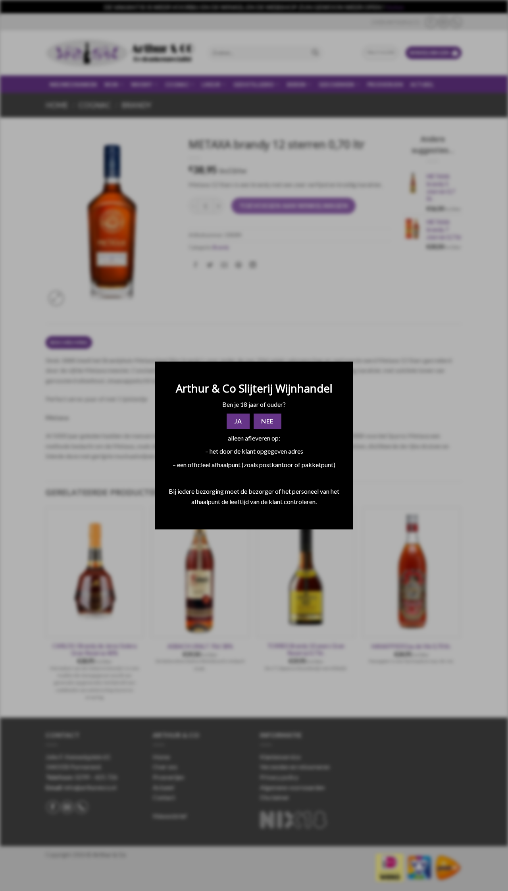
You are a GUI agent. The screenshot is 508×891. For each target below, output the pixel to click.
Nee (267, 421)
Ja (238, 421)
